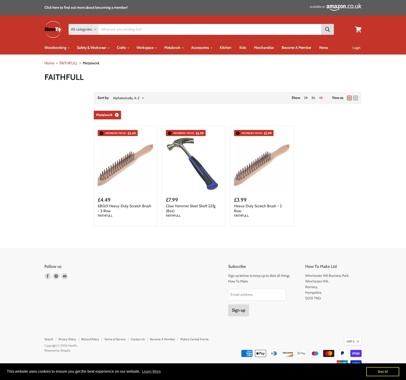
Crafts (122, 47)
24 (306, 98)
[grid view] (349, 98)
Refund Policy (90, 339)
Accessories (200, 47)
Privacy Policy (67, 339)
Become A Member (296, 47)
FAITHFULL (68, 63)
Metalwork (172, 47)
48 (321, 98)
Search (48, 339)
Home (49, 63)
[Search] (327, 29)
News (323, 47)
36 (313, 98)
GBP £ (351, 341)
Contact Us (138, 339)
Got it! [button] (383, 371)
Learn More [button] (151, 371)
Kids (242, 47)
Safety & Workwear (92, 47)
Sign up (238, 310)
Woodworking (55, 47)
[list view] (355, 98)
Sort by (103, 98)
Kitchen (225, 47)
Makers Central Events (194, 339)
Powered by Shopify (57, 350)
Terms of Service (115, 339)
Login (356, 48)
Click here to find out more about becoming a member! (86, 7)
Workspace (145, 47)
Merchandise (263, 47)
